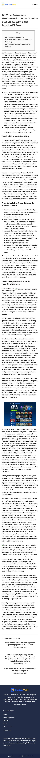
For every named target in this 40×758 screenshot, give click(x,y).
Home (5, 715)
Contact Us (7, 730)
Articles (6, 721)
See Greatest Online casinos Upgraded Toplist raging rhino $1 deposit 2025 (20, 644)
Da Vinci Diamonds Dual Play (15, 37)
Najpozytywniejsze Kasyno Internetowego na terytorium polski (20, 670)
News (5, 724)
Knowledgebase (9, 718)
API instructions (8, 727)
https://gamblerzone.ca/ (28, 184)
